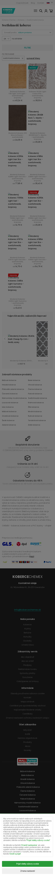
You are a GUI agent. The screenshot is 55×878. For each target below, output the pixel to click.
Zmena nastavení (27, 871)
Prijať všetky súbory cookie (27, 864)
